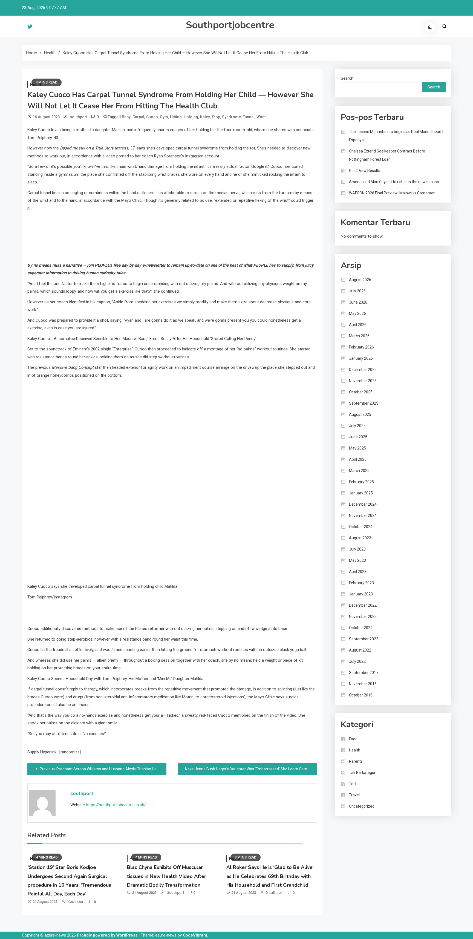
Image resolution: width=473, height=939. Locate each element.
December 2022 (363, 605)
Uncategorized (361, 806)
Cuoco (152, 117)
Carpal (138, 117)
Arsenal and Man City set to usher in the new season (394, 182)
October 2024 (361, 527)
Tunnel (249, 117)
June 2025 (358, 437)
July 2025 (357, 426)
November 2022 (363, 616)
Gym (164, 117)
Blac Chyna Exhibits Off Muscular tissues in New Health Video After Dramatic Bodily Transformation (166, 876)
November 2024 (363, 515)
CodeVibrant (195, 935)
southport (78, 117)
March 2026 (359, 336)
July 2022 (357, 661)
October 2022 (361, 628)
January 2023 (361, 594)
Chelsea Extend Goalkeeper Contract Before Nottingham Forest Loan (387, 155)
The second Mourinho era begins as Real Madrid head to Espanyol (397, 135)
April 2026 (358, 324)
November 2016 (363, 684)
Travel (354, 795)
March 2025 (359, 470)
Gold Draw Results (364, 170)
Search (347, 78)
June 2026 (358, 302)
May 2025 (357, 448)
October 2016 (361, 695)
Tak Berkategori (362, 772)
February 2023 (361, 583)
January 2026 (361, 358)
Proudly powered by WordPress (108, 935)
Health (354, 750)
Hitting (176, 117)
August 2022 (360, 650)
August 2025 (360, 414)
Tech (353, 784)
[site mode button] (430, 27)
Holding (191, 117)
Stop (216, 117)
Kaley (205, 117)
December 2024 (363, 504)
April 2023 (358, 571)
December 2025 (363, 369)
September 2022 (363, 639)
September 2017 (363, 672)
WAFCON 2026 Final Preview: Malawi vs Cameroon (392, 193)
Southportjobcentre (230, 25)
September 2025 (363, 403)
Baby (126, 117)
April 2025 (358, 459)
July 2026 (357, 291)
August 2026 (360, 280)
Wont (261, 117)
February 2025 (361, 482)
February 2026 (361, 347)
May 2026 (357, 313)
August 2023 (360, 538)
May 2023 (357, 560)
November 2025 (363, 381)
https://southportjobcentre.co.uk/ (116, 804)
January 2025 (361, 493)
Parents (356, 761)
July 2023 (357, 549)
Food (353, 739)
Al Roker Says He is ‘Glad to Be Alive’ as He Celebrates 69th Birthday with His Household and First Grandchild (269, 876)
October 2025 (361, 392)
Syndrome (231, 117)
